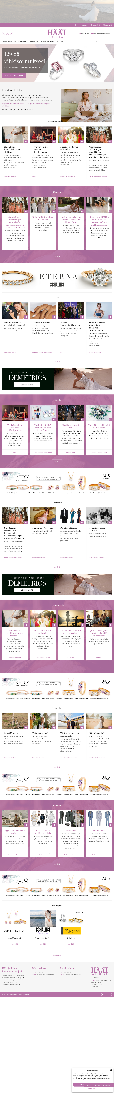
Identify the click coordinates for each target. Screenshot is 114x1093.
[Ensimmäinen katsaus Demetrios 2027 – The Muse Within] (71, 205)
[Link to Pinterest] (11, 33)
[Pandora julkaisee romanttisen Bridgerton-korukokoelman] (99, 310)
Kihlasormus (35, 352)
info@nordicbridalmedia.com (102, 33)
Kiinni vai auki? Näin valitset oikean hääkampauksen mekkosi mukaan (99, 221)
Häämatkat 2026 (40, 733)
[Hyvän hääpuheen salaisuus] (99, 515)
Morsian (91, 176)
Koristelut (40, 452)
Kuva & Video (64, 176)
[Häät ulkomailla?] (99, 721)
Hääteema (68, 452)
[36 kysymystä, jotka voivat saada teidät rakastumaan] (99, 618)
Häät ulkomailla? (96, 733)
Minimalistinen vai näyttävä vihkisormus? (14, 323)
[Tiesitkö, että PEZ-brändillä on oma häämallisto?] (43, 413)
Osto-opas (57, 955)
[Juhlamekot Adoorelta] (43, 515)
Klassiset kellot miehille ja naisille (43, 831)
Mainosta (84, 25)
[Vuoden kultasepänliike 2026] (71, 310)
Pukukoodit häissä (68, 528)
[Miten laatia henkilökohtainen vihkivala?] (15, 135)
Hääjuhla (93, 452)
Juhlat (33, 176)
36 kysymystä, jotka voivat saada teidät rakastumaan (99, 633)
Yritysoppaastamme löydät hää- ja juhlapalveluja (19, 104)
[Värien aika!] (71, 818)
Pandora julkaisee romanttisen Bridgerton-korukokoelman (97, 326)
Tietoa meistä (95, 25)
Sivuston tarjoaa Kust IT (23, 994)
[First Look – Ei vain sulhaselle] (71, 135)
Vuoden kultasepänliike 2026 (70, 323)
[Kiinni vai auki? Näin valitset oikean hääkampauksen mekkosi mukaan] (99, 205)
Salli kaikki (83, 1084)
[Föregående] (1, 63)
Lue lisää (15, 944)
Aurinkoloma (63, 757)
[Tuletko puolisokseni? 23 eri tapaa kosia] (71, 618)
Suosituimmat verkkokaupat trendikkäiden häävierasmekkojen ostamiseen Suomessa (99, 152)
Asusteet (96, 247)
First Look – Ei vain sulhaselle (69, 148)
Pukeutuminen (97, 176)
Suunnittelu (7, 176)
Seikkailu (13, 757)
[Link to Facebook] (3, 33)
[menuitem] (76, 25)
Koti (76, 25)
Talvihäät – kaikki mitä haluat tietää (99, 426)
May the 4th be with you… (71, 426)
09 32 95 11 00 (85, 33)
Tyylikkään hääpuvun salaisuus (15, 831)
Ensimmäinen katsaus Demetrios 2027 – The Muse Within (71, 220)
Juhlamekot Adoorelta (42, 528)
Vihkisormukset (12, 352)
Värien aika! (71, 830)
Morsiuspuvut (45, 247)
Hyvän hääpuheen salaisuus (97, 529)
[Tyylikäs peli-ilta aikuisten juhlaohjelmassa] (43, 135)
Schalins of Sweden (41, 322)
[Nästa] (112, 63)
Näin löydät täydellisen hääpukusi (42, 218)
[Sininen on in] (99, 818)
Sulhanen (18, 855)
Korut (5, 352)
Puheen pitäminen (93, 557)
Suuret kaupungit (72, 757)
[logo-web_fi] (57, 33)
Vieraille (104, 176)
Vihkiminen (14, 176)
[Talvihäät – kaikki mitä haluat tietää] (99, 413)
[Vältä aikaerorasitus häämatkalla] (71, 721)
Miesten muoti (11, 855)
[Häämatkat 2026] (43, 721)
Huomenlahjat (45, 853)
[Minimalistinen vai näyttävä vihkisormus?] (15, 310)
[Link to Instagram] (7, 33)
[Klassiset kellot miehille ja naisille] (43, 818)
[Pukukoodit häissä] (71, 515)
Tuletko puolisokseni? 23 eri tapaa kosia (71, 631)
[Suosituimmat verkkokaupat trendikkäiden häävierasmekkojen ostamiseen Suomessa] (99, 135)
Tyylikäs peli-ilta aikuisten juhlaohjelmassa (39, 149)
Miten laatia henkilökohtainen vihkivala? (12, 149)
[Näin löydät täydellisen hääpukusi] (43, 205)
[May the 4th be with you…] (71, 413)
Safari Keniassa (11, 733)
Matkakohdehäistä (100, 757)
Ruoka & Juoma (48, 452)
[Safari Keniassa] (15, 721)
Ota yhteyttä (107, 25)
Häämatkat (7, 757)
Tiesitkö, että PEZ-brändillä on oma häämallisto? (42, 428)
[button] (110, 1070)
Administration (13, 994)
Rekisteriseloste (91, 1088)
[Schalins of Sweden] (43, 310)
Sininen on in (99, 830)
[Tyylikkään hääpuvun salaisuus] (15, 818)
